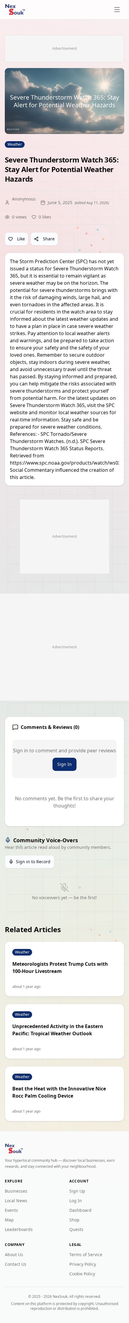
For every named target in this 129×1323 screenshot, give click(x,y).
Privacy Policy (82, 1264)
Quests (76, 1229)
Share (49, 239)
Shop (74, 1220)
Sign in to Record (33, 861)
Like (21, 239)
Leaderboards (19, 1229)
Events (11, 1210)
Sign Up (77, 1191)
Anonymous (24, 199)
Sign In (64, 764)
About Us (14, 1254)
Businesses (16, 1191)
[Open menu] (117, 9)
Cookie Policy (82, 1274)
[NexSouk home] (15, 9)
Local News (16, 1200)
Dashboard (80, 1210)
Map (9, 1220)
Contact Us (15, 1264)
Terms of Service (85, 1254)
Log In (75, 1200)
